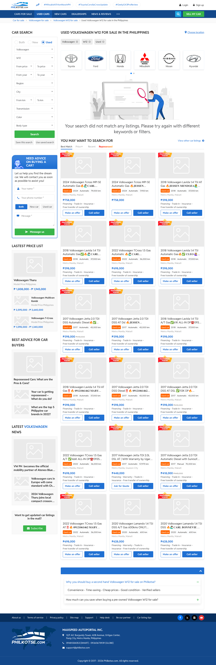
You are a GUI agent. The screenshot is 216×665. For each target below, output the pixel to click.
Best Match (66, 146)
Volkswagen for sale (39, 20)
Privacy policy (56, 617)
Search (34, 134)
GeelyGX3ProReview (127, 4)
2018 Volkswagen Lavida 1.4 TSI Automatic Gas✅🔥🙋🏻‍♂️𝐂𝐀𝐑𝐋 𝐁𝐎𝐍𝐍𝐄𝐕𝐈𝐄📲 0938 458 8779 (81, 252)
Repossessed (106, 146)
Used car (47, 206)
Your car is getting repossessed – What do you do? (42, 395)
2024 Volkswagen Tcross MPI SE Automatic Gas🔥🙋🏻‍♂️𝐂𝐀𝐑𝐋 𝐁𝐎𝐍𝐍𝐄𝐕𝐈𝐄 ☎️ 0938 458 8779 (82, 184)
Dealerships (79, 14)
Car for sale (18, 20)
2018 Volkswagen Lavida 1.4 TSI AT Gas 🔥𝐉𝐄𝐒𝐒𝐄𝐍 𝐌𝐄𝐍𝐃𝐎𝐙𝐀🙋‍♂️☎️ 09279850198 (181, 184)
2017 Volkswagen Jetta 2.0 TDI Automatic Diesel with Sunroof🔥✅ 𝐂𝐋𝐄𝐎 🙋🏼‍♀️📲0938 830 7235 (181, 457)
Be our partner (123, 617)
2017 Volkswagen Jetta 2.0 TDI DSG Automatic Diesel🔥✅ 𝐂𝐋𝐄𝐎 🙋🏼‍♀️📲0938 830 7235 (81, 320)
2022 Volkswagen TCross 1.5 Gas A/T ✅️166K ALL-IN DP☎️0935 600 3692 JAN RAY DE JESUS (82, 457)
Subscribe (36, 528)
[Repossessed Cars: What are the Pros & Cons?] (35, 364)
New (35, 42)
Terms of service (35, 617)
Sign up (200, 5)
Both (22, 42)
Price (78, 146)
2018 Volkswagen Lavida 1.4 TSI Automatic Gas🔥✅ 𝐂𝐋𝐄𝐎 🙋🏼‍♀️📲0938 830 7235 (181, 252)
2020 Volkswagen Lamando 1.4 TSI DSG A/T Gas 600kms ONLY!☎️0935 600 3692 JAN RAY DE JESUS (132, 525)
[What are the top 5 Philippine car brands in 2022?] (22, 409)
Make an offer (72, 212)
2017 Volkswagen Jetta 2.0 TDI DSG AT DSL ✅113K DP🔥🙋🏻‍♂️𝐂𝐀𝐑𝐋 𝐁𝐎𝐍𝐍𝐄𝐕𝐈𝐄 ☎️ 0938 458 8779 (179, 389)
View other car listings (189, 140)
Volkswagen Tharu (25, 280)
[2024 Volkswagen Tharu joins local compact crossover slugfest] (22, 496)
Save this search (24, 142)
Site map (74, 617)
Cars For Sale (23, 14)
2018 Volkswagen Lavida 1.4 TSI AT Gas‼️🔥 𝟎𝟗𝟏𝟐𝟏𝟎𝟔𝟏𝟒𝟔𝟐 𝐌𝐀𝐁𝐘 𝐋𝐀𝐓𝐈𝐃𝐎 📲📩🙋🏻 (83, 389)
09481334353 (73, 643)
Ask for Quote (121, 486)
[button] (131, 73)
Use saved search (45, 142)
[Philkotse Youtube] (201, 617)
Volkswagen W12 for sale (65, 20)
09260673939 (98, 643)
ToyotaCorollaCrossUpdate (94, 4)
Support (89, 617)
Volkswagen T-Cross (42, 318)
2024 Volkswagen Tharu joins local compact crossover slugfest (43, 497)
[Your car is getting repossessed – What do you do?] (22, 394)
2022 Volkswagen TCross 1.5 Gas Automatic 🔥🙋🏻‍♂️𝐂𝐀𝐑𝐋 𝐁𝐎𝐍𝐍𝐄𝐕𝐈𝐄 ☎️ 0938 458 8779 (131, 252)
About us (16, 617)
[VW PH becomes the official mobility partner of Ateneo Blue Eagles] (35, 451)
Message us (37, 232)
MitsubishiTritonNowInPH (58, 4)
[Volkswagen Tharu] (35, 265)
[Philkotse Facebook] (180, 617)
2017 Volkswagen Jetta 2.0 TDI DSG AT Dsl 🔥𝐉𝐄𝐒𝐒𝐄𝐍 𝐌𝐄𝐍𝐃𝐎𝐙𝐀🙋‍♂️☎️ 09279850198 (131, 320)
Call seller (94, 212)
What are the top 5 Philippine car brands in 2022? (42, 410)
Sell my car (193, 14)
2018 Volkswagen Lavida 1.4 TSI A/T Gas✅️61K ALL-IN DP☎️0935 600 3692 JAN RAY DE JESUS (180, 320)
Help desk (105, 617)
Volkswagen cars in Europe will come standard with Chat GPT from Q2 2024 (43, 482)
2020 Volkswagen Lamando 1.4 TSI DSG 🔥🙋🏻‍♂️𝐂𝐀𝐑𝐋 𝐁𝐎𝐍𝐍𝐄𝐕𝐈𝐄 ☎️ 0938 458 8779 (181, 525)
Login (185, 5)
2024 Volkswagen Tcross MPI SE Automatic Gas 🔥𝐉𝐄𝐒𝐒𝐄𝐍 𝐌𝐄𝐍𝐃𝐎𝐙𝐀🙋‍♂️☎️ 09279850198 (131, 184)
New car (34, 206)
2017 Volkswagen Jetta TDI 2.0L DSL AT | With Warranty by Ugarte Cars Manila (132, 457)
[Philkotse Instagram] (194, 617)
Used (49, 42)
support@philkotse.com (78, 647)
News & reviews (101, 14)
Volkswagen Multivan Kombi (43, 299)
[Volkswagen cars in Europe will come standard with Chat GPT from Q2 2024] (22, 481)
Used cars (43, 14)
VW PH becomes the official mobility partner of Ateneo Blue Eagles (33, 468)
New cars (60, 14)
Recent (92, 146)
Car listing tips (144, 617)
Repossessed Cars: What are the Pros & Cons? (33, 381)
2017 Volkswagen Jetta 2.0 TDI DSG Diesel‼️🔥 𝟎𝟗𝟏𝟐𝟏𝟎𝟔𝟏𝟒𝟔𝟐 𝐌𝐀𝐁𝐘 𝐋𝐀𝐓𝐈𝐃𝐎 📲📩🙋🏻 (130, 389)
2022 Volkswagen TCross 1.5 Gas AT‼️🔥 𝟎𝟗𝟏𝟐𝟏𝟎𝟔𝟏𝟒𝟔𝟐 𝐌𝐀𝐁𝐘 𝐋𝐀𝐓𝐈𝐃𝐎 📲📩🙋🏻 (82, 525)
